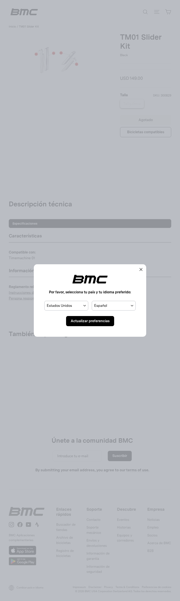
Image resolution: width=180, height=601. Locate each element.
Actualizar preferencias (90, 321)
